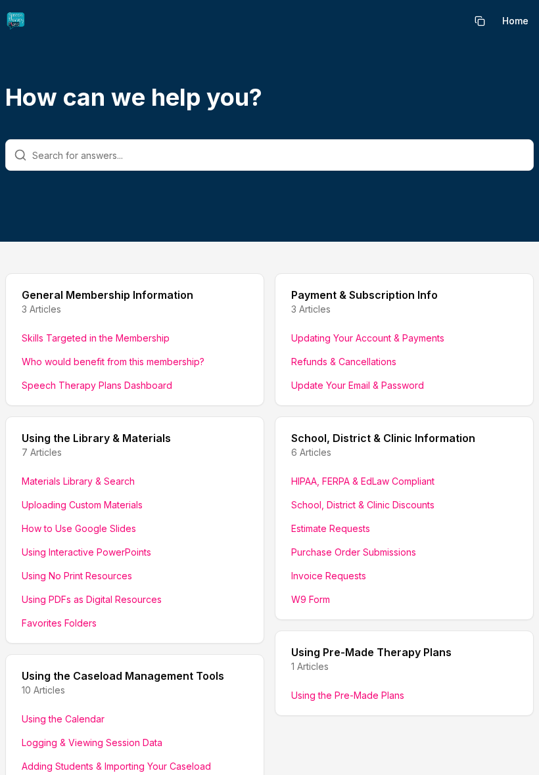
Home (515, 20)
